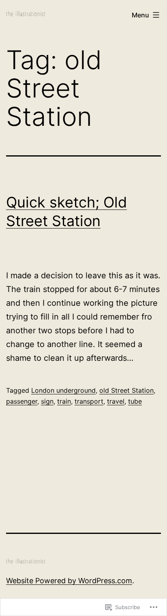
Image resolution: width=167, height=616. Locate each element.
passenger (21, 401)
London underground (63, 390)
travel (115, 401)
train (64, 401)
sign (47, 401)
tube (135, 401)
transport (89, 401)
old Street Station (126, 390)
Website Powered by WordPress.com (69, 580)
